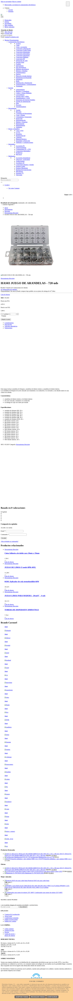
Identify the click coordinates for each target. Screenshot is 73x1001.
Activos (18, 43)
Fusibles (18, 64)
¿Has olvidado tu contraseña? (9, 541)
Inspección (19, 118)
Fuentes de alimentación (23, 101)
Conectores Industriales (23, 52)
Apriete (18, 110)
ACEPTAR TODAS (22, 997)
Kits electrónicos (21, 67)
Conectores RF (20, 59)
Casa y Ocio (19, 130)
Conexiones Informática (23, 151)
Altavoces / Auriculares (23, 159)
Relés (17, 81)
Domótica (19, 134)
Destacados (8, 20)
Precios (7, 932)
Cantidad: (6, 314)
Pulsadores (19, 79)
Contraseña (5, 534)
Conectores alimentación (23, 48)
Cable (17, 45)
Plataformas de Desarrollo (23, 77)
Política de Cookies (10, 921)
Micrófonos (19, 171)
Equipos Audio (20, 166)
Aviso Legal (8, 916)
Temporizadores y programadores (26, 84)
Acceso (10, 10)
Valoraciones (8, 328)
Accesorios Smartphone (23, 158)
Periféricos (19, 153)
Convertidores (20, 95)
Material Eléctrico (21, 139)
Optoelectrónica (20, 72)
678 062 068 (8, 33)
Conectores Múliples (22, 57)
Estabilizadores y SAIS (23, 98)
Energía (10, 88)
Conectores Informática (23, 54)
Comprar (16, 188)
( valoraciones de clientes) (9, 289)
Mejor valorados (9, 27)
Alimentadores (20, 89)
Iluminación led (20, 135)
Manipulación (20, 124)
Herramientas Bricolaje (8, 278)
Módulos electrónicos (22, 69)
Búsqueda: (4, 178)
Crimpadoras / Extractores (24, 117)
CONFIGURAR (52, 997)
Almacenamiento (21, 147)
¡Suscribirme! (23, 907)
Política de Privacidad (11, 919)
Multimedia (11, 156)
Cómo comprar (9, 929)
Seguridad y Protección (23, 141)
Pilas (17, 103)
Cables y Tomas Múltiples (24, 93)
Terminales (19, 86)
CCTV (18, 132)
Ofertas (7, 22)
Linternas (19, 137)
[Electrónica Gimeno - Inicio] (1, 15)
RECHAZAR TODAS (38, 997)
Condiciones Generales (11, 918)
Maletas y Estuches (21, 122)
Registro (10, 11)
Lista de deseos (5, 294)
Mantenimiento (20, 125)
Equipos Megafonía (22, 168)
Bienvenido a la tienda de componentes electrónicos (20, 5)
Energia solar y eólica (22, 96)
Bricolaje (18, 112)
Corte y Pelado (20, 115)
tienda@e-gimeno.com (12, 37)
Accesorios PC (20, 146)
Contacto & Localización (12, 914)
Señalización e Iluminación (24, 83)
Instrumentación (21, 120)
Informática (11, 144)
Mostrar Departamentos (12, 40)
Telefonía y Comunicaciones (24, 142)
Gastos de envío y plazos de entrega (10, 934)
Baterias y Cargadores (22, 91)
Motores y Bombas (21, 71)
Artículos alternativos (11, 326)
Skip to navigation (6, 1)
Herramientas (12, 108)
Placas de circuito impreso (24, 76)
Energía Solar (20, 62)
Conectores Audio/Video (23, 50)
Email (3, 531)
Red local (19, 154)
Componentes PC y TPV (23, 149)
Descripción (8, 324)
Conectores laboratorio (23, 55)
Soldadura (19, 127)
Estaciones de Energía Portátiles (25, 100)
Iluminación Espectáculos (23, 170)
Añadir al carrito (6, 319)
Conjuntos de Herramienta (24, 113)
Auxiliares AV (20, 163)
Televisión (19, 175)
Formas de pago (9, 930)
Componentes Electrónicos (16, 42)
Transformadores (21, 106)
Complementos (9, 323)
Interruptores (20, 66)
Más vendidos (9, 25)
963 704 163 (8, 32)
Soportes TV (20, 173)
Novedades (8, 23)
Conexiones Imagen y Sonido (25, 164)
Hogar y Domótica (14, 129)
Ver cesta (11, 188)
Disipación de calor (22, 60)
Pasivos (18, 74)
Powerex (18, 105)
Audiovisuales (20, 161)
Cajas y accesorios (21, 47)
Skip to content (16, 1)
